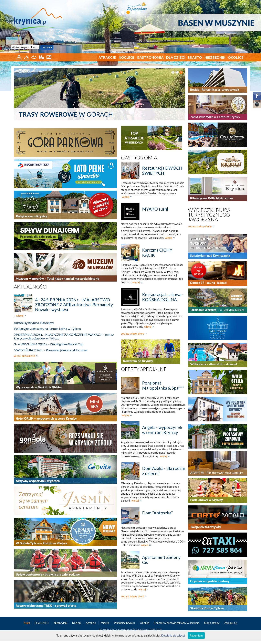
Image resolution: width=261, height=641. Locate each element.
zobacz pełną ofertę (200, 226)
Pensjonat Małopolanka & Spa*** (163, 385)
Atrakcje (107, 57)
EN (244, 4)
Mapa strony (211, 622)
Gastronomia (150, 57)
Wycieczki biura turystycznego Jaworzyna (209, 214)
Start (27, 622)
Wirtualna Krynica (125, 622)
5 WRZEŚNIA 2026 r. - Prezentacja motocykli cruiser (51, 350)
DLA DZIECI (175, 57)
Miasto (195, 57)
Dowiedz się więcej (173, 635)
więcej (19, 315)
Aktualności (31, 287)
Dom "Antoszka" (157, 512)
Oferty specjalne (144, 369)
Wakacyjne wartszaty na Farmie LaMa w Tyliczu (47, 328)
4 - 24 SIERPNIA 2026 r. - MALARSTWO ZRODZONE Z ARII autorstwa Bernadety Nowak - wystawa (74, 304)
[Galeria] (48, 57)
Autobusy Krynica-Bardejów (34, 323)
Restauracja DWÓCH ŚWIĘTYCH (162, 170)
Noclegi (126, 57)
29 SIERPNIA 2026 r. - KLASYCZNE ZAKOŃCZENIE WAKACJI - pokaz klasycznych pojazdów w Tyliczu (64, 336)
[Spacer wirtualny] (34, 57)
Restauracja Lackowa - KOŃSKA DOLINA (163, 297)
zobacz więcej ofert (132, 333)
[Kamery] (41, 57)
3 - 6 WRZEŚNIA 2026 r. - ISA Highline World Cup (48, 344)
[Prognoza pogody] (26, 57)
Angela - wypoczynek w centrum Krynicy (162, 430)
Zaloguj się (230, 622)
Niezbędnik (215, 57)
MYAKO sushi (155, 208)
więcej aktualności (24, 355)
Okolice (235, 57)
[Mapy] (19, 57)
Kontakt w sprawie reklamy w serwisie (177, 622)
